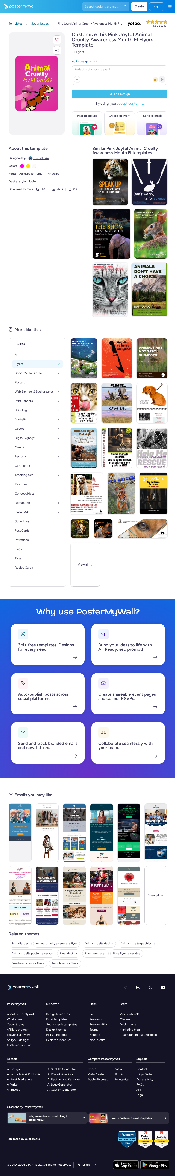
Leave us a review (18, 1035)
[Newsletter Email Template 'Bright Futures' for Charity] (155, 832)
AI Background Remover (63, 1079)
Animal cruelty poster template (32, 953)
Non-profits (97, 1040)
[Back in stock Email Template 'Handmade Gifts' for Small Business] (74, 895)
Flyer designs (69, 953)
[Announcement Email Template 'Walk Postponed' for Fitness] (20, 832)
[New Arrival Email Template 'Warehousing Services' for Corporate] (47, 895)
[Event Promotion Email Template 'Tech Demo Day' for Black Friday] (128, 832)
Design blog (128, 1024)
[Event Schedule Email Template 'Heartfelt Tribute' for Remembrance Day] (128, 895)
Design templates (58, 1014)
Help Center (144, 1074)
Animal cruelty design (98, 943)
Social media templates (61, 1024)
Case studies (15, 1024)
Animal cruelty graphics (136, 943)
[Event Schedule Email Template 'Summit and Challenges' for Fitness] (101, 895)
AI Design (13, 1069)
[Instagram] (138, 987)
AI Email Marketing (19, 1079)
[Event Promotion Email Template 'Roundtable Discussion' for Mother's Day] (20, 895)
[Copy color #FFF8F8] (34, 166)
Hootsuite (122, 1079)
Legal (139, 1095)
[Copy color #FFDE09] (28, 166)
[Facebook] (125, 987)
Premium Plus (99, 1024)
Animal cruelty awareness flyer (56, 943)
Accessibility (144, 1079)
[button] (57, 39)
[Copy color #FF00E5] (22, 166)
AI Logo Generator (59, 1084)
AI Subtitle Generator (61, 1069)
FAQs (140, 1084)
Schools (95, 1035)
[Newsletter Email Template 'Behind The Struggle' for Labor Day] (74, 832)
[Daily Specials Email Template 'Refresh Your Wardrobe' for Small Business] (47, 832)
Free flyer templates (126, 953)
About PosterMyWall (20, 1014)
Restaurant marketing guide (138, 1035)
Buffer (119, 1074)
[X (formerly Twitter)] (150, 987)
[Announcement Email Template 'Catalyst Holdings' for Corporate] (101, 832)
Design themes (56, 1029)
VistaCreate (96, 1074)
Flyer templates (95, 953)
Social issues (20, 943)
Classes (125, 1019)
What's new (15, 1019)
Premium (96, 1019)
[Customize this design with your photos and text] (36, 83)
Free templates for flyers (27, 963)
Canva (92, 1069)
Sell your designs (18, 1040)
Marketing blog (130, 1029)
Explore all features (59, 1040)
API (138, 1090)
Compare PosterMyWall (104, 1059)
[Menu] (170, 6)
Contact (141, 1069)
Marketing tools (56, 1035)
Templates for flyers (65, 963)
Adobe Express (98, 1079)
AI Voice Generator (60, 1074)
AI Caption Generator (61, 1090)
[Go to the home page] (17, 6)
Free (93, 1014)
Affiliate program (18, 1029)
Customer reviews (19, 1045)
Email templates (56, 1019)
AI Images (13, 1090)
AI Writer (13, 1084)
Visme (119, 1069)
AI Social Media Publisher (23, 1074)
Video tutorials (129, 1014)
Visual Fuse (41, 158)
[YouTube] (163, 987)
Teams (94, 1029)
